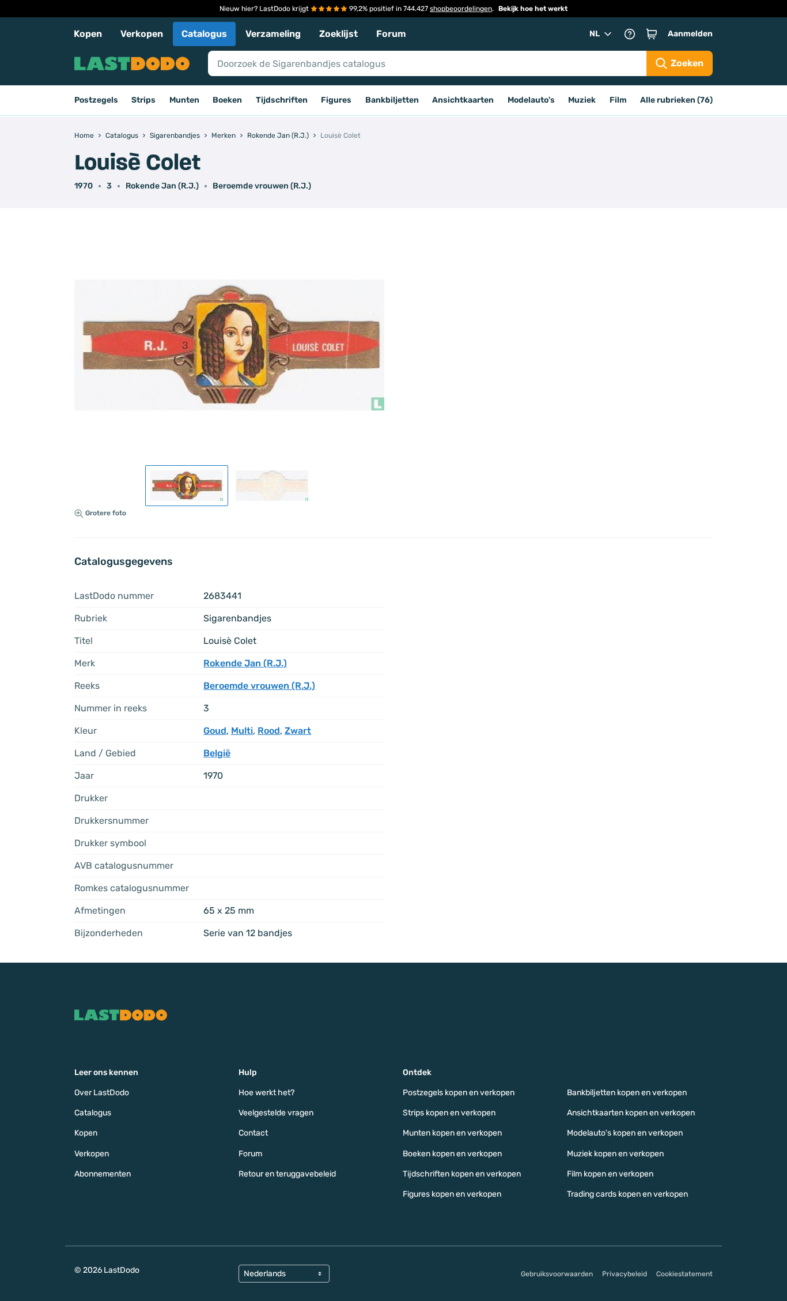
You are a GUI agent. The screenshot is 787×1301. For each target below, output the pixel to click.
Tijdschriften (282, 100)
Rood (269, 730)
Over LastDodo (101, 1093)
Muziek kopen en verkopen (615, 1154)
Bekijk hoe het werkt (532, 9)
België (216, 753)
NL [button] (594, 34)
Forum (391, 33)
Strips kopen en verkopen (449, 1113)
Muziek (582, 100)
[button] (651, 34)
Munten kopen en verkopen (452, 1133)
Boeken (227, 100)
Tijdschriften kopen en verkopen (462, 1174)
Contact (253, 1133)
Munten (184, 100)
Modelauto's (531, 100)
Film (618, 100)
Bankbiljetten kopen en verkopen (627, 1093)
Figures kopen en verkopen (452, 1194)
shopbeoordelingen (461, 9)
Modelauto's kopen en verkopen (625, 1133)
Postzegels (96, 100)
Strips (143, 100)
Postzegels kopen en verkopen (458, 1093)
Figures (336, 100)
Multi (242, 730)
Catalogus (204, 33)
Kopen (88, 33)
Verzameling (273, 33)
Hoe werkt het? (266, 1093)
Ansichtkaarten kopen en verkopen (631, 1113)
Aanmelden (690, 34)
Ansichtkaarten (463, 100)
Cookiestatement (684, 1274)
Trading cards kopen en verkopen (627, 1194)
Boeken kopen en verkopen (452, 1154)
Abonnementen (102, 1174)
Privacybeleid (624, 1274)
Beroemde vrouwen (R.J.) (262, 186)
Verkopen (141, 33)
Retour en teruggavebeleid (287, 1174)
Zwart (298, 730)
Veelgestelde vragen (276, 1113)
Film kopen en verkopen (610, 1174)
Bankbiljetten (392, 100)
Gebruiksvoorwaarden (557, 1274)
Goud (214, 730)
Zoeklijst (338, 33)
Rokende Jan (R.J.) (162, 186)
